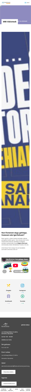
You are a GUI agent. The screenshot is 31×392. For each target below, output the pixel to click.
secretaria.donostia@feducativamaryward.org (15, 366)
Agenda (4, 378)
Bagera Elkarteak (22, 243)
